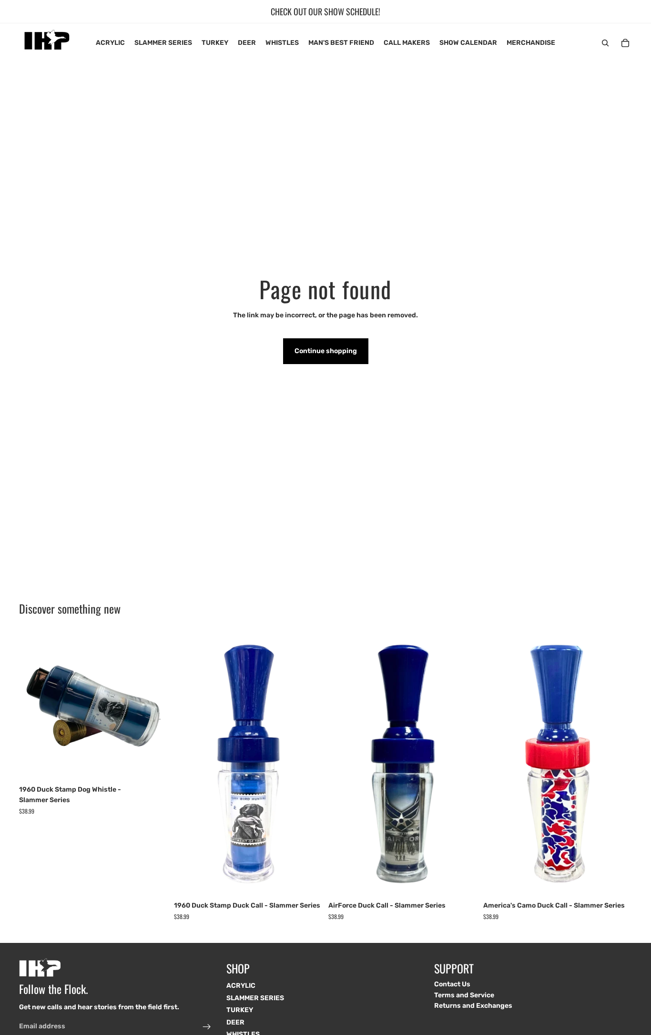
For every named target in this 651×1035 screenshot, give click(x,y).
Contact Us (452, 984)
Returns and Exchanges (473, 1006)
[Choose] (307, 882)
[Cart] (625, 42)
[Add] (153, 765)
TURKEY (239, 1010)
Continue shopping (326, 351)
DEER (235, 1022)
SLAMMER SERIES (255, 998)
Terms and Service (464, 995)
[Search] (605, 42)
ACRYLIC (240, 986)
